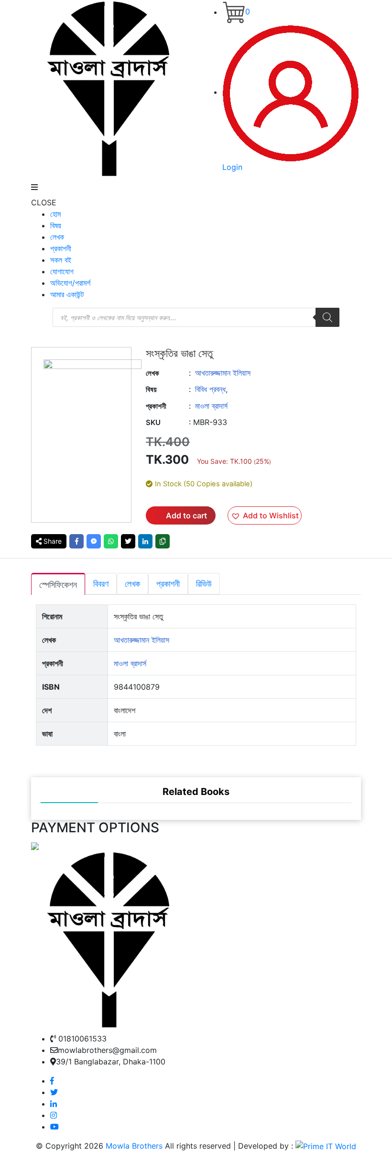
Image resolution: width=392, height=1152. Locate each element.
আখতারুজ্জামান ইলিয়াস (222, 373)
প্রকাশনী (60, 248)
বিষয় (55, 225)
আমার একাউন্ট (67, 294)
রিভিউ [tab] (204, 584)
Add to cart (186, 515)
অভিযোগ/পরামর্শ (70, 283)
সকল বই (60, 260)
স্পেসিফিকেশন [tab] (58, 585)
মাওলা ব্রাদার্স (211, 406)
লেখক (57, 237)
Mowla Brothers (133, 1146)
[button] (265, 515)
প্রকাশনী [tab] (168, 584)
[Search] (327, 317)
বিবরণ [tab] (101, 584)
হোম (55, 214)
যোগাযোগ (62, 271)
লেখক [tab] (132, 584)
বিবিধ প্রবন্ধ (210, 389)
